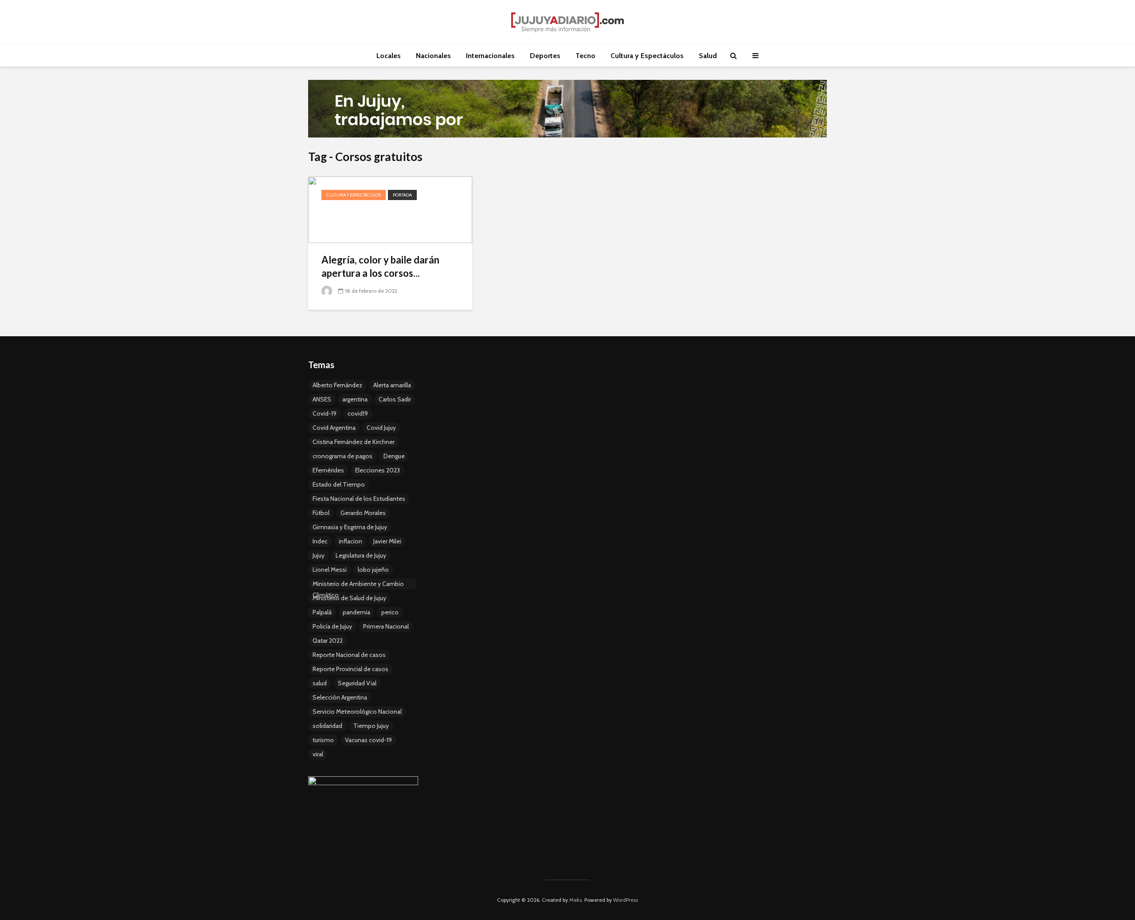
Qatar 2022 (328, 641)
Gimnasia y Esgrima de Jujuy (350, 527)
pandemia (356, 612)
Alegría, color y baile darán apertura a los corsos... (380, 266)
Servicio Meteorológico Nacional (357, 712)
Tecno (585, 55)
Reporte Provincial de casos (350, 669)
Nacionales (433, 55)
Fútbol (321, 513)
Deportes (545, 55)
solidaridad (327, 726)
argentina (355, 399)
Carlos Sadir (395, 399)
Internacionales (490, 55)
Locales (388, 55)
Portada (402, 195)
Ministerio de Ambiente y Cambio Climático (358, 585)
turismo (323, 740)
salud (320, 683)
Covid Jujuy (381, 428)
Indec (320, 541)
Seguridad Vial (357, 683)
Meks (575, 899)
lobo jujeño (373, 570)
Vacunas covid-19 (368, 740)
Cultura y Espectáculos (647, 55)
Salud (708, 55)
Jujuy (319, 555)
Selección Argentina (340, 697)
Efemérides (328, 470)
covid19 (358, 413)
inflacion (350, 541)
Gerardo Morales (363, 513)
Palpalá (322, 612)
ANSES (322, 399)
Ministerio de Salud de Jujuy (349, 598)
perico (390, 612)
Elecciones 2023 (377, 470)
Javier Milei (387, 541)
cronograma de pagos (342, 456)
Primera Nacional (386, 626)
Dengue (394, 456)
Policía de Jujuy (332, 626)
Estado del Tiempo (339, 484)
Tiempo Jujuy (371, 726)
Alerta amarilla (392, 385)
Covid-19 (325, 413)
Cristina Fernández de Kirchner (354, 442)
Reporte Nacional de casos (349, 655)
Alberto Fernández (337, 385)
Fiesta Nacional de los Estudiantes (359, 499)
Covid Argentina (334, 428)
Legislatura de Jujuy (361, 555)
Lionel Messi (330, 570)
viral (318, 754)
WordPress (625, 899)
